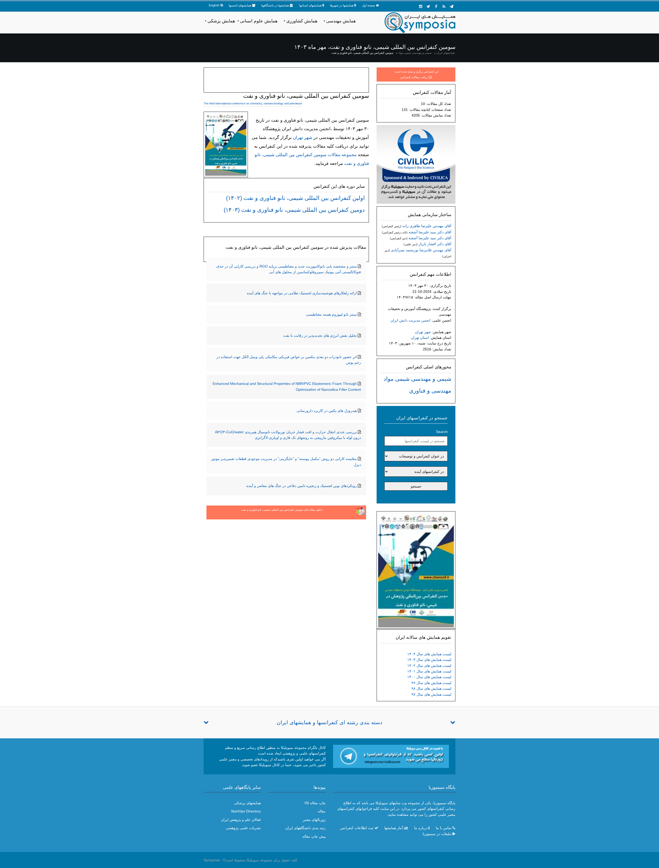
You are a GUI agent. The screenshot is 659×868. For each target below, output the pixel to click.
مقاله (322, 811)
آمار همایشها (393, 828)
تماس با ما (444, 828)
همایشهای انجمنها (240, 5)
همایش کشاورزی (301, 21)
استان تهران (420, 337)
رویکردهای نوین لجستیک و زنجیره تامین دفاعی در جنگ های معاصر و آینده (301, 486)
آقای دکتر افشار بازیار (435, 244)
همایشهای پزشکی (247, 803)
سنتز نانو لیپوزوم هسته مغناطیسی (331, 314)
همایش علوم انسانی (259, 21)
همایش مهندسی (341, 21)
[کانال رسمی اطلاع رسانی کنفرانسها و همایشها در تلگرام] (391, 756)
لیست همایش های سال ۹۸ (431, 688)
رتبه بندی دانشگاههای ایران (305, 828)
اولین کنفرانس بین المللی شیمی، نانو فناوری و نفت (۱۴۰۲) (295, 198)
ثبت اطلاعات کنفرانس (357, 828)
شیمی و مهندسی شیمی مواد (414, 52)
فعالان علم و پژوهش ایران (241, 820)
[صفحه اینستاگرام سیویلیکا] (420, 6)
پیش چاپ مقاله (314, 836)
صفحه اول (368, 5)
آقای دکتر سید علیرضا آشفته (430, 232)
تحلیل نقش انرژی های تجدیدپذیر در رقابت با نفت (320, 335)
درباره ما (420, 828)
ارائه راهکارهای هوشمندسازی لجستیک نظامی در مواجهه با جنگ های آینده (302, 293)
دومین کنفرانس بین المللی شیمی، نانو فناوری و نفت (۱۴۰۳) (294, 210)
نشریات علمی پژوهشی (243, 828)
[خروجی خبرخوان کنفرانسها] (444, 6)
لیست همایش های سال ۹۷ (431, 694)
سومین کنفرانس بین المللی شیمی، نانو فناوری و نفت (362, 52)
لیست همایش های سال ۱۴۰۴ (429, 654)
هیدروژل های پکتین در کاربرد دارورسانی (327, 411)
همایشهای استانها (310, 5)
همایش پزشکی (221, 21)
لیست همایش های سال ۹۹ (431, 683)
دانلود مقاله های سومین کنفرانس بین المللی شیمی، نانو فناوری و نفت (282, 509)
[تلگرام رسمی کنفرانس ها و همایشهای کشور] (451, 6)
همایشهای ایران (445, 52)
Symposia (212, 860)
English (214, 5)
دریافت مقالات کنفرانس (414, 77)
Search (442, 432)
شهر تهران (423, 332)
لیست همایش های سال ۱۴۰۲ (429, 665)
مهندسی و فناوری (430, 390)
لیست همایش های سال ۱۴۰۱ (429, 671)
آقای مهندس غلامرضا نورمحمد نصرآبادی (421, 250)
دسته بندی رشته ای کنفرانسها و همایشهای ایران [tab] (329, 722)
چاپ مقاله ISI (315, 803)
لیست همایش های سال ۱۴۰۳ (429, 660)
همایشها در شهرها (341, 5)
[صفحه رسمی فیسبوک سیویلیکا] (436, 6)
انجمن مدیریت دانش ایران (410, 320)
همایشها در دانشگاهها (275, 5)
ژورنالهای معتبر (314, 820)
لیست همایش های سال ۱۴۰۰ (429, 677)
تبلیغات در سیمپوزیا (437, 834)
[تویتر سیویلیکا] (428, 6)
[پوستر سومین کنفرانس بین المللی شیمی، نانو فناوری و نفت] (416, 570)
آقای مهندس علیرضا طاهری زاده (426, 226)
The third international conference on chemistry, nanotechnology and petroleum (253, 103)
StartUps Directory (246, 811)
